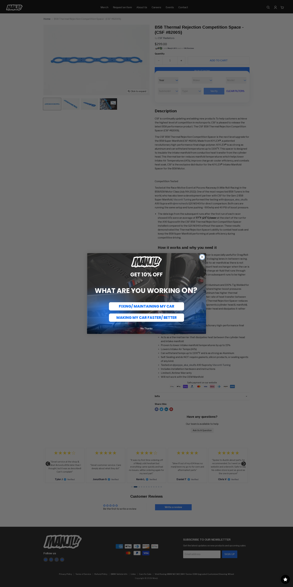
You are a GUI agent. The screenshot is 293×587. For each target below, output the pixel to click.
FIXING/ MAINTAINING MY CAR (146, 306)
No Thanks (146, 328)
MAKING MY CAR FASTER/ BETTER (146, 317)
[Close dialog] (202, 257)
